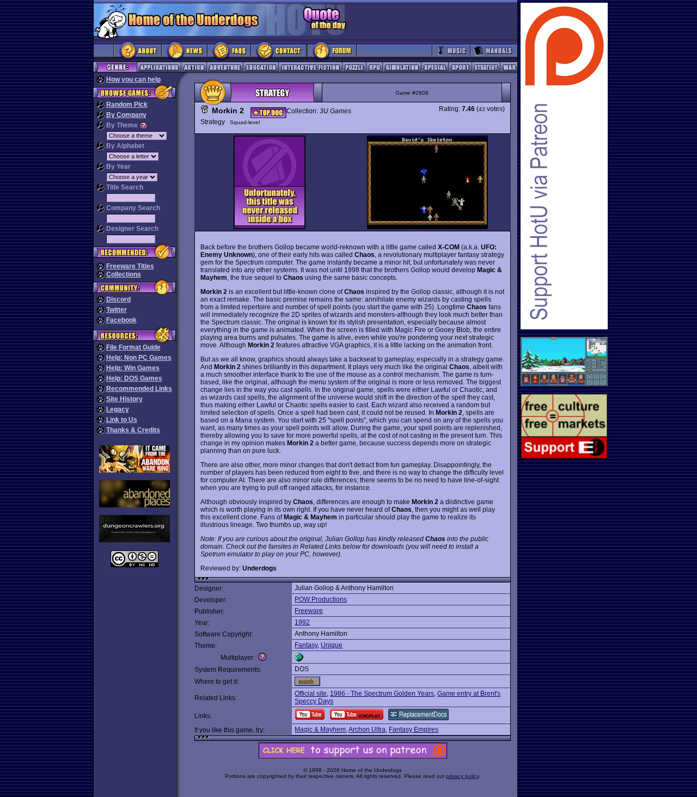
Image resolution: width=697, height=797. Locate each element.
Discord (118, 299)
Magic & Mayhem (320, 729)
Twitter (116, 310)
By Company (126, 115)
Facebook (121, 320)
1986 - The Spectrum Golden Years (382, 693)
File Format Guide (133, 347)
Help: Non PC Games (139, 357)
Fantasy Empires (413, 729)
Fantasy (306, 645)
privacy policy (462, 776)
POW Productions (321, 599)
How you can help (133, 79)
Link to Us (121, 420)
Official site (311, 693)
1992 (302, 622)
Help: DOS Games (134, 378)
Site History (124, 399)
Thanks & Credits (133, 430)
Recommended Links (139, 389)
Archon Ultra (367, 729)
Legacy (117, 409)
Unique (332, 645)
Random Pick (127, 104)
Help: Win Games (133, 368)
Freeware (309, 611)
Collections (123, 274)
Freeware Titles (130, 266)
